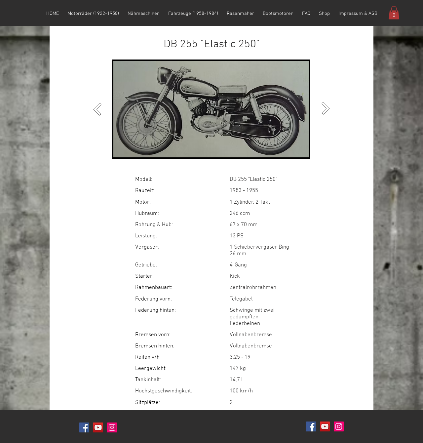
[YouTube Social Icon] (98, 427)
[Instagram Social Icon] (112, 427)
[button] (394, 13)
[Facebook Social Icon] (84, 427)
